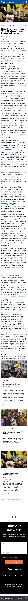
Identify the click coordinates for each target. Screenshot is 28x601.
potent (11, 156)
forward (13, 176)
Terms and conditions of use (20, 575)
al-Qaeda (3, 230)
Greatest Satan (21, 334)
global (2, 193)
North (11, 203)
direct (6, 299)
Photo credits (19, 586)
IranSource (3, 26)
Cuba (23, 201)
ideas (12, 129)
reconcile (11, 208)
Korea (14, 203)
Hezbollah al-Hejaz (20, 228)
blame (7, 50)
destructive (15, 307)
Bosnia (15, 109)
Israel (17, 125)
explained (8, 60)
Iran (4, 445)
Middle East (6, 403)
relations (9, 125)
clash (12, 145)
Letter (2, 82)
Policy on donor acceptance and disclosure (14, 582)
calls (7, 187)
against (20, 109)
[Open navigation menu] (26, 2)
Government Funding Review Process (14, 580)
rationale (19, 60)
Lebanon (3, 499)
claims (19, 323)
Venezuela (4, 203)
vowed (24, 248)
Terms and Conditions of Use (10, 557)
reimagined (4, 316)
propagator (16, 156)
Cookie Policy (11, 575)
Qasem (9, 56)
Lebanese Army (20, 289)
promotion (18, 291)
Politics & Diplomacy (18, 499)
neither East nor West (16, 136)
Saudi (12, 318)
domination (13, 296)
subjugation (22, 296)
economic (3, 159)
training (3, 233)
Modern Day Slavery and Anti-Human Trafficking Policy (14, 584)
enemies (10, 304)
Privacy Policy (5, 575)
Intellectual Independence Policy (14, 577)
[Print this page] (25, 26)
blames (6, 306)
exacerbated (14, 71)
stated (2, 93)
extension (3, 132)
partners (22, 302)
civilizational (5, 163)
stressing (21, 324)
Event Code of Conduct (11, 586)
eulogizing (16, 55)
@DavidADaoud (21, 358)
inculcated (13, 282)
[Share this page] (15, 517)
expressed (9, 235)
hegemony (7, 193)
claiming (8, 309)
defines (12, 152)
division (20, 193)
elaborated (21, 252)
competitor (8, 149)
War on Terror (5, 291)
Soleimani (14, 56)
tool (8, 176)
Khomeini (22, 134)
